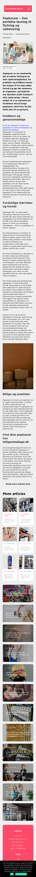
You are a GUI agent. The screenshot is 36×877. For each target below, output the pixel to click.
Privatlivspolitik (21, 874)
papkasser (7, 38)
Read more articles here (18, 484)
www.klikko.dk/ (20, 848)
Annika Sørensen (22, 34)
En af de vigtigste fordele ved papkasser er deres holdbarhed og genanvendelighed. (17, 127)
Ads (18, 859)
